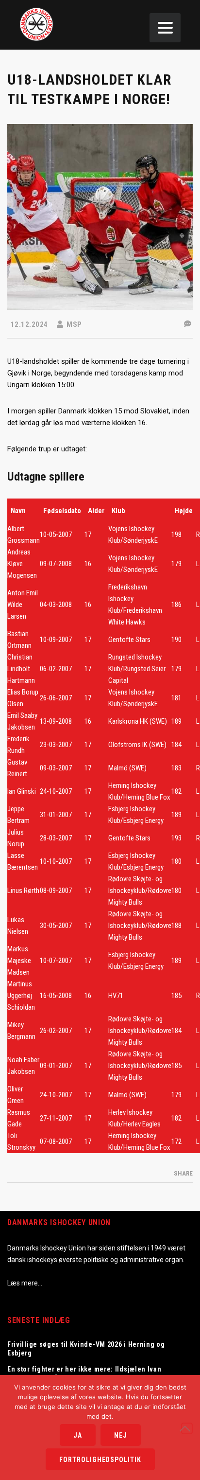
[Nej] (187, 1428)
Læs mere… (24, 1283)
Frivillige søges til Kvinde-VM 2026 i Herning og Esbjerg (86, 1348)
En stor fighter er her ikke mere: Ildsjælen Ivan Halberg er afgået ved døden (84, 1373)
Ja (77, 1435)
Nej (120, 1435)
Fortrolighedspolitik (100, 1459)
